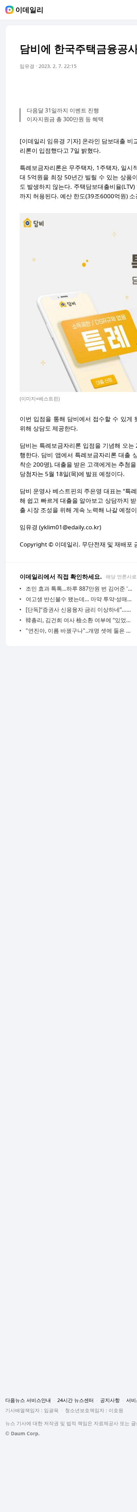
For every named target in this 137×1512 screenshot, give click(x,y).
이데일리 (29, 9)
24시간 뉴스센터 (75, 1400)
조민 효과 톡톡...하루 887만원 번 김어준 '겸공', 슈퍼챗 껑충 (81, 588)
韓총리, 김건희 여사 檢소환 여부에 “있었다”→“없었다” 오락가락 (81, 620)
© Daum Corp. (22, 1433)
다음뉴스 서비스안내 (28, 1400)
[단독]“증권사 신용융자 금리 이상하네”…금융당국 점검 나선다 (81, 609)
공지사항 (110, 1400)
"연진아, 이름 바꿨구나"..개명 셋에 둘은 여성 (81, 630)
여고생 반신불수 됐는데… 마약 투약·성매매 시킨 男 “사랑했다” (81, 599)
